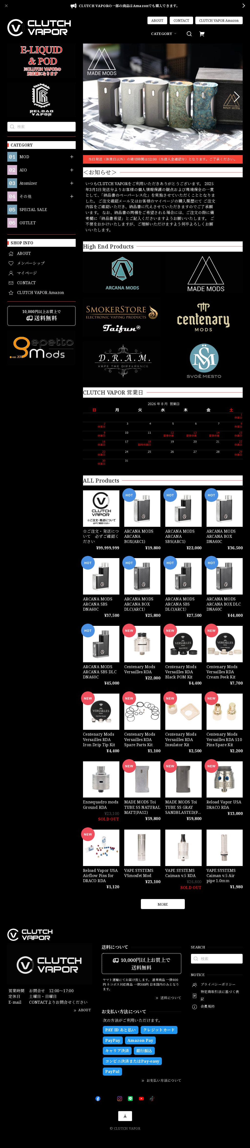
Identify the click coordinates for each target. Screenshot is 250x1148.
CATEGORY (161, 33)
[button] (88, 96)
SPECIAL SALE (33, 209)
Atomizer (28, 183)
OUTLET (28, 223)
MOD (24, 157)
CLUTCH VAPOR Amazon (219, 20)
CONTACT (181, 20)
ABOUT (157, 20)
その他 (25, 196)
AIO (23, 170)
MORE (163, 904)
